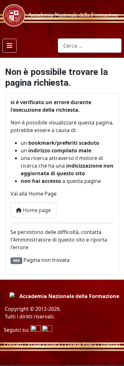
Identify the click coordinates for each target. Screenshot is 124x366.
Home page (36, 210)
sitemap (110, 344)
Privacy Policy (44, 344)
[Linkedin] (36, 329)
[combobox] (89, 45)
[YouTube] (47, 329)
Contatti (14, 344)
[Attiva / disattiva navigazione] (10, 46)
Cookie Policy (80, 344)
